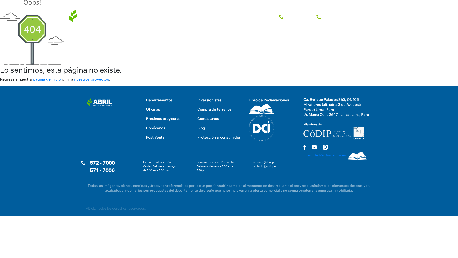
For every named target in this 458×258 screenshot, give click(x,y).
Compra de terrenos (214, 109)
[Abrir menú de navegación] (371, 5)
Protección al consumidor (218, 137)
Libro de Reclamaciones (269, 100)
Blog (201, 128)
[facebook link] (304, 147)
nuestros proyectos (91, 79)
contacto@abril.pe (264, 166)
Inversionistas (209, 100)
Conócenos (155, 128)
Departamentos (159, 100)
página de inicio (47, 79)
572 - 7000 (102, 162)
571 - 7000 (102, 170)
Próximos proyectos (163, 118)
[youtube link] (314, 147)
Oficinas (153, 109)
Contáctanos (208, 118)
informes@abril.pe (264, 162)
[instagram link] (325, 147)
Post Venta (155, 137)
